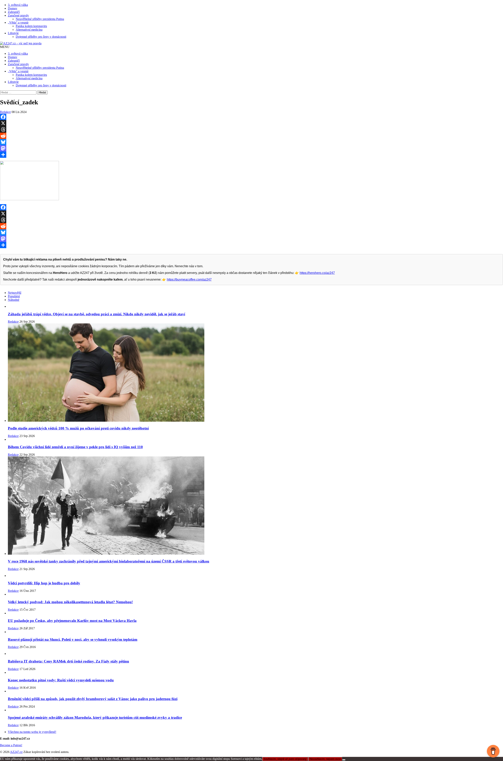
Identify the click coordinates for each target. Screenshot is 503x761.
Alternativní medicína (29, 29)
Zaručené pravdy (18, 15)
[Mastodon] (251, 148)
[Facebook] (251, 117)
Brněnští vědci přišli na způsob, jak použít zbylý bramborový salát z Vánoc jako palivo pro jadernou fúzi (92, 699)
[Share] (251, 154)
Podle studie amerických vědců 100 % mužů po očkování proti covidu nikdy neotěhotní (78, 428)
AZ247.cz (16, 752)
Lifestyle (13, 33)
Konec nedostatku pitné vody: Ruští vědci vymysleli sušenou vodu (61, 680)
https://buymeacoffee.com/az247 (189, 279)
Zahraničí (14, 12)
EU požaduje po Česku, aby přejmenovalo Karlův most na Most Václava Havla (72, 621)
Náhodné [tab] (13, 299)
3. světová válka (18, 4)
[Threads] (251, 129)
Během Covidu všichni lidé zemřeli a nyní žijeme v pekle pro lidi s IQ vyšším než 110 (75, 447)
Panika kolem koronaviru (31, 26)
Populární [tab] (14, 296)
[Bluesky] (251, 142)
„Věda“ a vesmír (18, 22)
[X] (251, 123)
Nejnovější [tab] (14, 292)
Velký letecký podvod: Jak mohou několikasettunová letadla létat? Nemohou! (70, 602)
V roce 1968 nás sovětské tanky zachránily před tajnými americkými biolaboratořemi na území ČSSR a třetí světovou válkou (108, 561)
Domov (12, 8)
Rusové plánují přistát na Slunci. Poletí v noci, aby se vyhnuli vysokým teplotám (72, 639)
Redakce (5, 112)
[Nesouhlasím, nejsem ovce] (343, 759)
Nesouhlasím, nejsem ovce (325, 758)
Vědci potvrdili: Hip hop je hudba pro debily (44, 583)
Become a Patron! (11, 745)
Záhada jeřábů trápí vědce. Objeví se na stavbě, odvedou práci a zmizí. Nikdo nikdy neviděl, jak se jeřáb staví (96, 314)
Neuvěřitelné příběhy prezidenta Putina (40, 19)
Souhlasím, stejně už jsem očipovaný (285, 758)
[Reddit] (251, 136)
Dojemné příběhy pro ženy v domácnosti (41, 36)
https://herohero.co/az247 (317, 272)
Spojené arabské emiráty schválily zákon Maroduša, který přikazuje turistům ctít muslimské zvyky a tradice (95, 717)
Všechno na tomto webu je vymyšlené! (32, 731)
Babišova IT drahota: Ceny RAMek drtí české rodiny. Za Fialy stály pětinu (68, 661)
